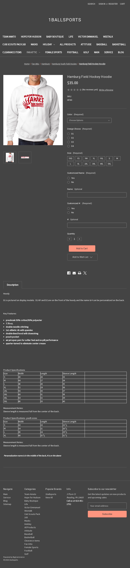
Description (12, 284)
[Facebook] (68, 273)
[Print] (79, 273)
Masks (34, 44)
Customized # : (79, 203)
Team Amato (9, 36)
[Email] (74, 273)
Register (113, 3)
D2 (72, 137)
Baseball (101, 44)
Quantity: (71, 234)
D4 (72, 146)
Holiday (47, 44)
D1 (72, 133)
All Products (68, 44)
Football (72, 52)
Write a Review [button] (106, 89)
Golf (86, 52)
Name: (74, 189)
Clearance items (12, 52)
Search (91, 3)
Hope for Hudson (31, 36)
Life (71, 36)
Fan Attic (32, 52)
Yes (73, 178)
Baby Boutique (55, 36)
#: (72, 219)
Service (108, 52)
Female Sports (53, 52)
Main (96, 52)
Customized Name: (81, 173)
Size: (75, 153)
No (72, 182)
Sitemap (7, 504)
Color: (75, 114)
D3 (72, 141)
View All (49, 497)
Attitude (86, 44)
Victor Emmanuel (88, 36)
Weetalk (108, 36)
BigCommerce (18, 557)
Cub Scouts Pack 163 (14, 44)
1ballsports (51, 494)
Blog (121, 52)
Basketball (119, 44)
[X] (85, 273)
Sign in (102, 3)
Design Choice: (79, 129)
